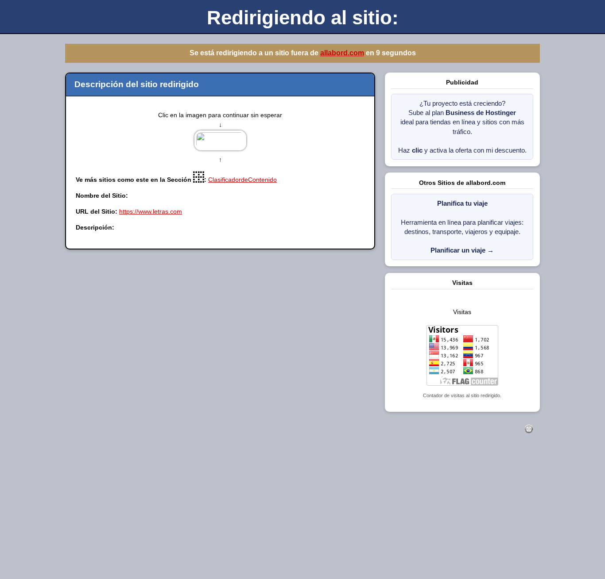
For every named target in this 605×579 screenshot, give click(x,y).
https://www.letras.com (150, 211)
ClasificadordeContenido (242, 179)
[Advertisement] (265, 516)
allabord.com (342, 53)
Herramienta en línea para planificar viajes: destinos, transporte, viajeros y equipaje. (462, 226)
